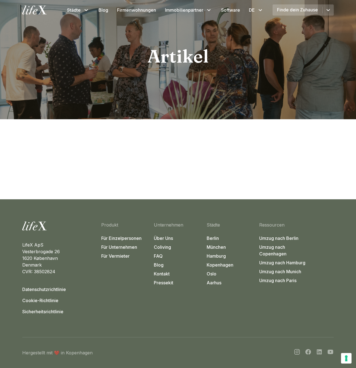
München (216, 247)
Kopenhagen (220, 265)
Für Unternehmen (119, 247)
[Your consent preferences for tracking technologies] (346, 358)
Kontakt (162, 274)
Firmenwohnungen (136, 10)
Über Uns (163, 238)
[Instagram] (297, 353)
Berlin (213, 238)
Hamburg (216, 256)
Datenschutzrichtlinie (44, 289)
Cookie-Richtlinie (40, 300)
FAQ (158, 256)
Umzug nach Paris (277, 280)
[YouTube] (330, 353)
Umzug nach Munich (280, 271)
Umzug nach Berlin (278, 238)
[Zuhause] (59, 226)
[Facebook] (308, 353)
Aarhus (214, 282)
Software (230, 10)
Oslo (211, 274)
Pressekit (163, 282)
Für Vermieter (115, 256)
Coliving (162, 247)
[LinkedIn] (319, 353)
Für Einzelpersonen (121, 238)
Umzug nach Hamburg (282, 262)
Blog (103, 10)
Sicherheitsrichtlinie (42, 311)
